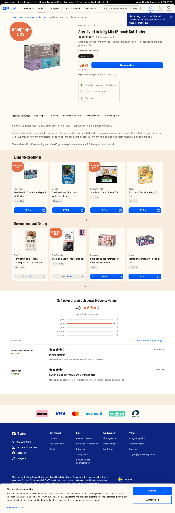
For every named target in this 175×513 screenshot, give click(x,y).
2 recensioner (106, 37)
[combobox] (122, 8)
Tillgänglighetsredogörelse (142, 454)
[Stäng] (171, 17)
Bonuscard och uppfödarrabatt (83, 461)
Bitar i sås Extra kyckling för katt (143, 194)
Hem (14, 17)
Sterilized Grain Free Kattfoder (68, 258)
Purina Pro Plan (97, 189)
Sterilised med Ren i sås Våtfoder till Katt (65, 194)
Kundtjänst (108, 449)
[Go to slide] (86, 220)
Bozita (55, 189)
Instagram (21, 458)
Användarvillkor (136, 443)
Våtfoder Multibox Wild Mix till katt (144, 260)
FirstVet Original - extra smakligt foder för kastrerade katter (29, 260)
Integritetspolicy (137, 438)
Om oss (53, 438)
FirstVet (17, 255)
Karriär (53, 449)
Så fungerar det (110, 438)
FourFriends (83, 25)
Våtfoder (42, 17)
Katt (22, 17)
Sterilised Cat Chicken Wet (104, 192)
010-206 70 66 (23, 441)
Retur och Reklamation (87, 443)
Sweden (128, 479)
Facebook (21, 452)
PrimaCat (94, 255)
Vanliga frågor (109, 443)
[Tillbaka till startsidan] (9, 8)
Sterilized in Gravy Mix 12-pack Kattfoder (30, 194)
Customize (150, 499)
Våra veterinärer (57, 443)
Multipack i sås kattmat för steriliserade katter (104, 260)
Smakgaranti (82, 454)
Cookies (133, 449)
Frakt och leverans (84, 438)
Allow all (152, 491)
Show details (13, 507)
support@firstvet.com (146, 2)
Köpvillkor (80, 449)
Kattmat (31, 17)
